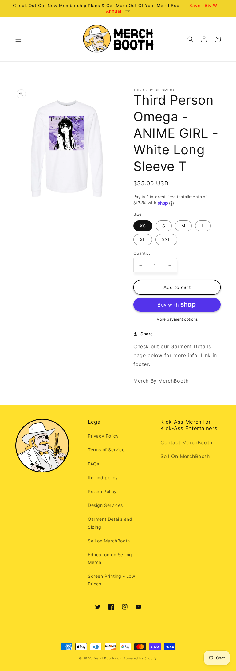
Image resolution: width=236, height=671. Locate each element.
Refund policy (103, 477)
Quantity (142, 253)
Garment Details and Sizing (110, 522)
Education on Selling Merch (110, 558)
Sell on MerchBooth (109, 540)
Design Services (105, 505)
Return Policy (102, 491)
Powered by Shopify (140, 658)
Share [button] (146, 333)
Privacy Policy (103, 435)
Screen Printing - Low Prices (111, 579)
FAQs (93, 463)
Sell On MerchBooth (185, 456)
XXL (166, 239)
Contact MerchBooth (186, 442)
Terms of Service (106, 449)
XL (143, 239)
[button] (18, 39)
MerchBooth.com (108, 658)
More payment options (177, 319)
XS (143, 225)
